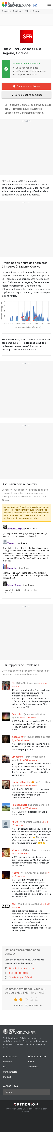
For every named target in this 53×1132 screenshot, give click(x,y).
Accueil (5, 11)
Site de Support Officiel (20, 977)
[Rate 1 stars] (16, 999)
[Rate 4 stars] (31, 999)
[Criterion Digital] (26, 1104)
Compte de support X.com (22, 968)
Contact (7, 1077)
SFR (27, 11)
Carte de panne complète (28, 94)
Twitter (31, 1061)
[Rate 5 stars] (37, 999)
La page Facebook (18, 972)
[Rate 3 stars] (26, 999)
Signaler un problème (28, 86)
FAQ (5, 1066)
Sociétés (17, 11)
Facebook (33, 1066)
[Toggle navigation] (49, 4)
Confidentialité (10, 1072)
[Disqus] (26, 559)
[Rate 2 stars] (21, 999)
